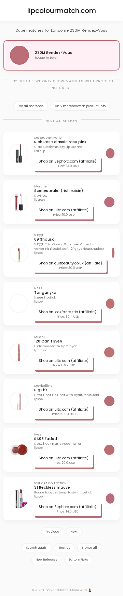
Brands (64, 548)
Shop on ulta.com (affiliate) (63, 210)
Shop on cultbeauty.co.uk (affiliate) (70, 263)
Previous (52, 532)
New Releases (46, 559)
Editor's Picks (78, 559)
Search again (36, 548)
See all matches (30, 106)
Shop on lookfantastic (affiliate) (67, 312)
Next (74, 532)
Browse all (89, 548)
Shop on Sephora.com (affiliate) (67, 161)
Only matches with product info (80, 106)
